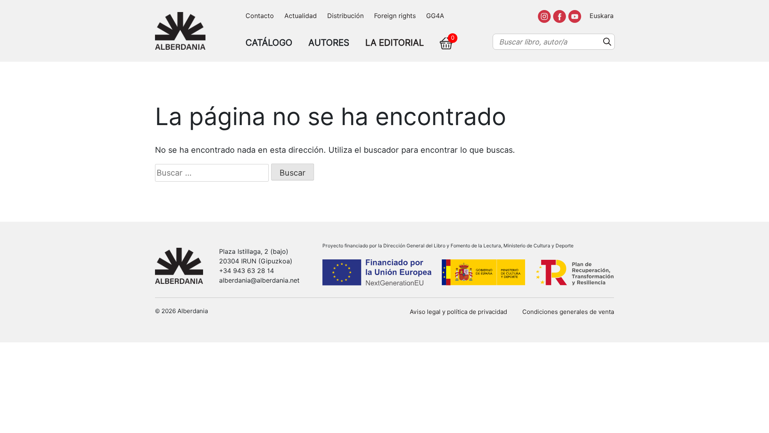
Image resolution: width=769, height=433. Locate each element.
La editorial (394, 42)
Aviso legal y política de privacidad (458, 312)
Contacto (260, 16)
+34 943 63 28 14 (246, 271)
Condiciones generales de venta (568, 312)
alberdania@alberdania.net (259, 280)
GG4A (435, 16)
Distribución (345, 16)
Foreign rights (395, 16)
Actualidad (300, 16)
